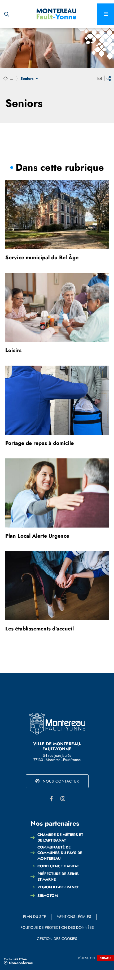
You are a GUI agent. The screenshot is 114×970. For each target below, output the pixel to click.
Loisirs (13, 350)
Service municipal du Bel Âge (41, 257)
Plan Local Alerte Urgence (37, 536)
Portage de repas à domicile (39, 443)
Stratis (105, 958)
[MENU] (105, 14)
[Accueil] (5, 78)
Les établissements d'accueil (39, 629)
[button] (6, 14)
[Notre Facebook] (51, 799)
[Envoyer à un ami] (100, 78)
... (11, 78)
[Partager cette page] (109, 78)
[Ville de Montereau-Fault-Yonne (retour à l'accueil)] (56, 14)
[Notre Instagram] (63, 799)
